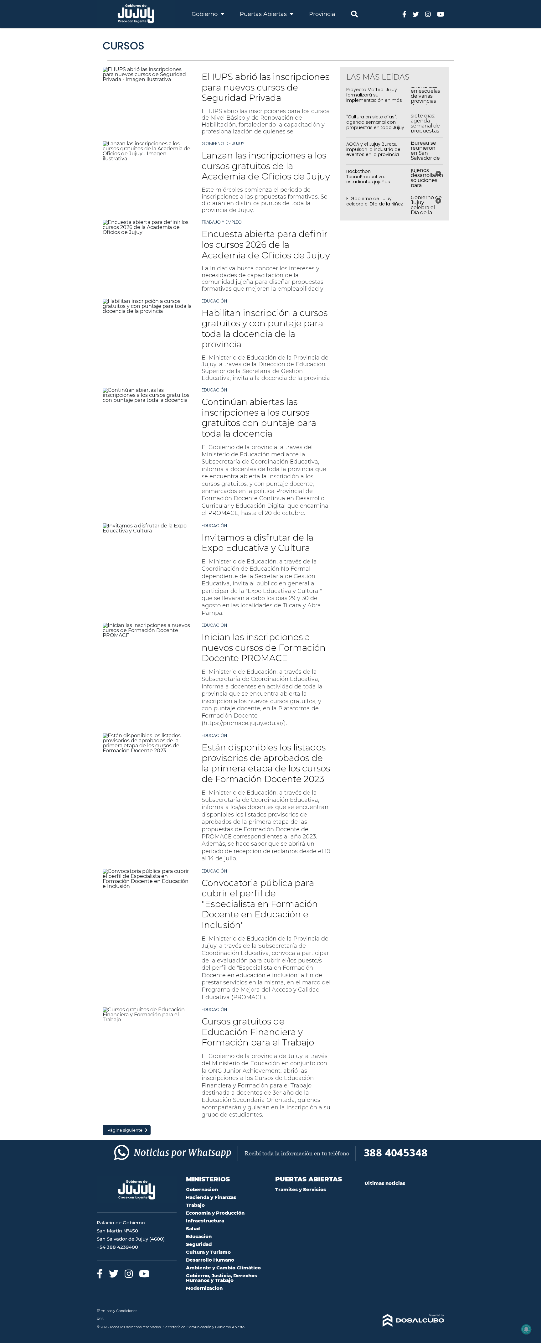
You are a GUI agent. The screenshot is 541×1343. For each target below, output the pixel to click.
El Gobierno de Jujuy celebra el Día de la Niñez (374, 201)
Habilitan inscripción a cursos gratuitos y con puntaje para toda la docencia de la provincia (264, 329)
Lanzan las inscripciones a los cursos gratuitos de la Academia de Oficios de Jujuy (266, 166)
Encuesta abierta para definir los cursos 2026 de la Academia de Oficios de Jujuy (266, 244)
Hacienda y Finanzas (211, 1197)
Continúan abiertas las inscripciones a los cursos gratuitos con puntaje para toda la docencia (259, 418)
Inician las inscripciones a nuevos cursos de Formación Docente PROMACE (264, 647)
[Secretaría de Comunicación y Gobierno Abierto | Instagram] (428, 14)
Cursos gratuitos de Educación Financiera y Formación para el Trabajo (258, 1032)
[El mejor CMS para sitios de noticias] (404, 1320)
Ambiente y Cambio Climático (223, 1268)
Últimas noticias (384, 1183)
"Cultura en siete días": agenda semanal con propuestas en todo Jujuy (375, 122)
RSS (100, 1319)
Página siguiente (124, 1130)
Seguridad (199, 1244)
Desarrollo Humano (210, 1260)
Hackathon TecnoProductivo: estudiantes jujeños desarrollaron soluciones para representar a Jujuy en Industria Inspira (377, 184)
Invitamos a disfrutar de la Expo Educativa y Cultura (257, 542)
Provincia (322, 14)
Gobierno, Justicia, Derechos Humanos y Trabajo (221, 1278)
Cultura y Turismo (208, 1252)
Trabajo (195, 1205)
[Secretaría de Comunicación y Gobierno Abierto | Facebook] (404, 14)
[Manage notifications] (526, 1329)
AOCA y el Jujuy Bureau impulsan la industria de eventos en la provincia (373, 149)
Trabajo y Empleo (222, 222)
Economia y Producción (215, 1213)
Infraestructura (205, 1221)
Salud (193, 1229)
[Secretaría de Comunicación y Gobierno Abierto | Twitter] (416, 14)
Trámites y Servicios (300, 1189)
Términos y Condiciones (117, 1311)
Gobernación (202, 1189)
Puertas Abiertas (264, 14)
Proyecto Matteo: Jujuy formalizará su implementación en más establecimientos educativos (374, 100)
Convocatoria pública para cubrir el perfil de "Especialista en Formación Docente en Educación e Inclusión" (260, 904)
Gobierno (205, 14)
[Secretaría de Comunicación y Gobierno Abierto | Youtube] (440, 14)
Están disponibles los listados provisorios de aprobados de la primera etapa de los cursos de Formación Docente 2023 (266, 763)
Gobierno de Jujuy (223, 143)
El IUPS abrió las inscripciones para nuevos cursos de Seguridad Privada (265, 87)
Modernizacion (204, 1288)
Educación (214, 301)
